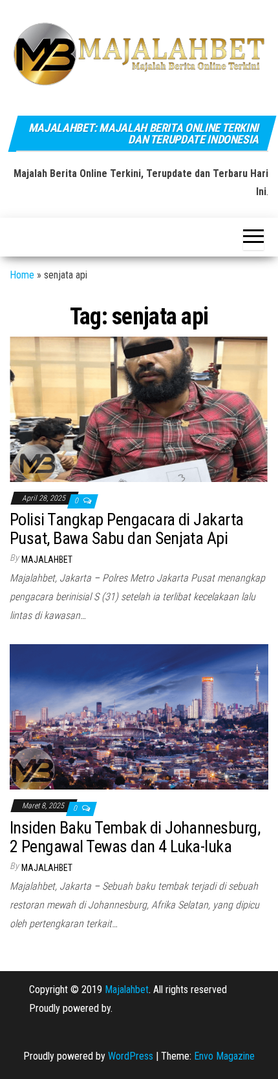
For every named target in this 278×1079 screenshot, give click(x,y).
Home (22, 275)
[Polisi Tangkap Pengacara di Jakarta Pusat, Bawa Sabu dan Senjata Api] (139, 408)
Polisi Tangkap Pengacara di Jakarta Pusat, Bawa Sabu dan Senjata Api (127, 529)
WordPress (130, 1056)
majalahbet (46, 559)
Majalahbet (127, 989)
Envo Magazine (224, 1056)
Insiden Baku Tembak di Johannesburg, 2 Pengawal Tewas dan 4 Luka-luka (135, 837)
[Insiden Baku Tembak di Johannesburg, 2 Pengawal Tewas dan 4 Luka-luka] (139, 716)
